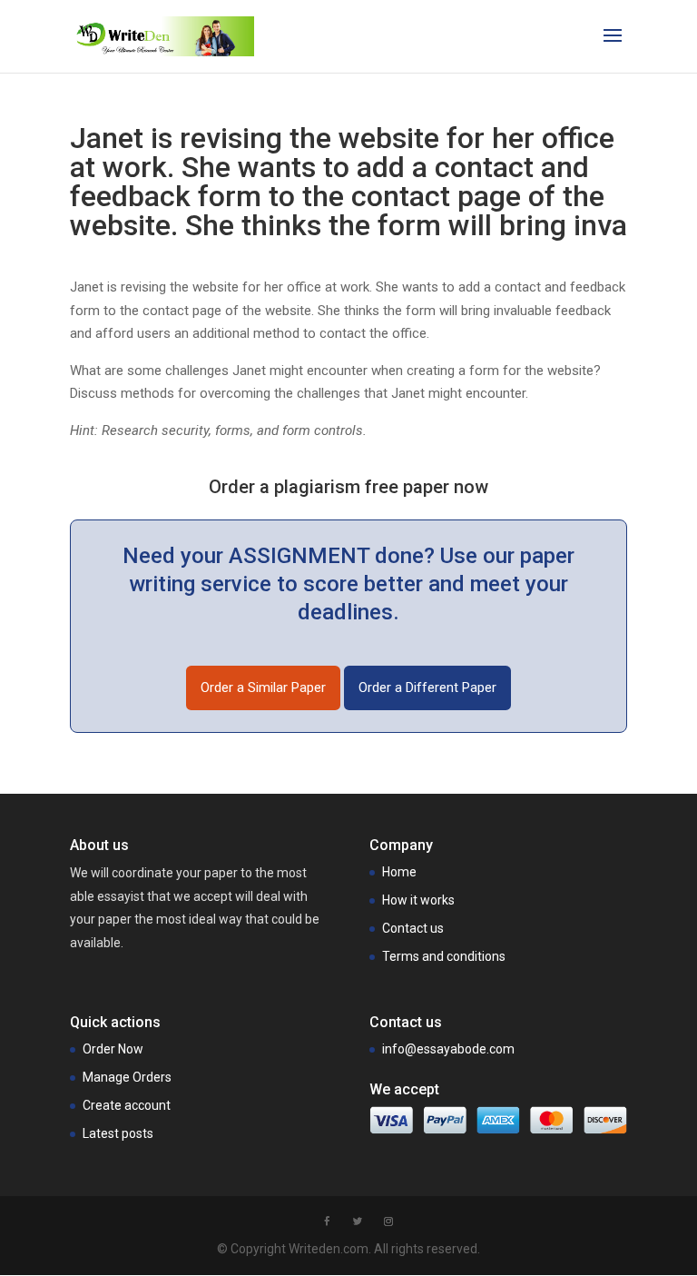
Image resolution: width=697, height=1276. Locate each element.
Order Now (113, 1049)
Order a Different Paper (427, 687)
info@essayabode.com (448, 1049)
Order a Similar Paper (263, 687)
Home (399, 872)
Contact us (413, 928)
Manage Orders (127, 1077)
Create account (127, 1105)
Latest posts (118, 1133)
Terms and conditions (444, 956)
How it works (418, 900)
